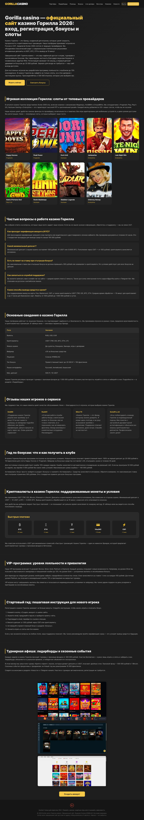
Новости (116, 4)
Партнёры (52, 4)
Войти (124, 4)
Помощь (73, 4)
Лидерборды (62, 4)
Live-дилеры (89, 4)
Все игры (99, 4)
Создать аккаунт (133, 4)
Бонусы (80, 4)
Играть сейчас (15, 83)
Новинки (108, 4)
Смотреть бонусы (38, 83)
